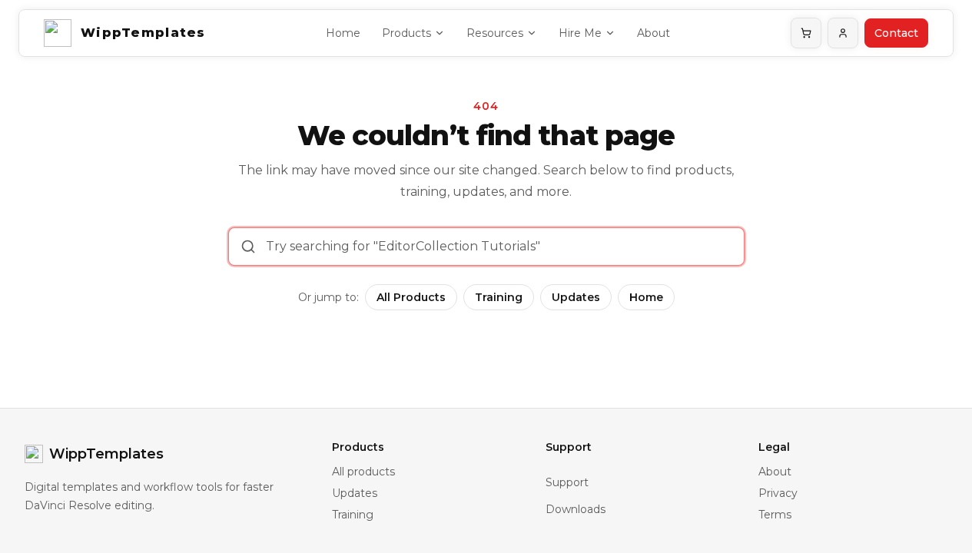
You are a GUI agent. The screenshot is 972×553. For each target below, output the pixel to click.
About (653, 33)
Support (567, 482)
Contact (896, 33)
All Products (411, 297)
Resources (494, 33)
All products (363, 471)
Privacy (778, 493)
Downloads (575, 509)
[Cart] (806, 33)
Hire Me (580, 33)
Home (343, 33)
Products (406, 33)
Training (498, 297)
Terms (774, 515)
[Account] (843, 33)
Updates (576, 297)
